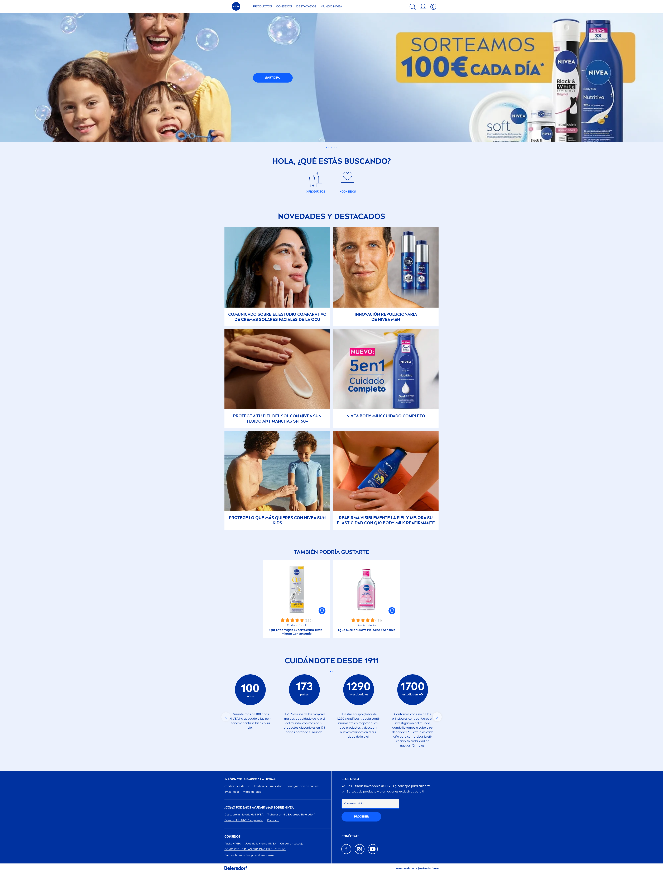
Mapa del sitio (252, 791)
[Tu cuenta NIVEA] (423, 7)
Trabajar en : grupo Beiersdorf (291, 814)
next (437, 716)
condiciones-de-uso (237, 786)
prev (225, 716)
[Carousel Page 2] (332, 671)
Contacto (273, 820)
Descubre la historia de (243, 814)
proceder (361, 816)
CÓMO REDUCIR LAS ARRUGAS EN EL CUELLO (255, 849)
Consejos (284, 6)
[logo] (236, 7)
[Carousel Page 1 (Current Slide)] (330, 671)
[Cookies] (433, 7)
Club (350, 779)
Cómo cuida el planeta (243, 820)
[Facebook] (346, 849)
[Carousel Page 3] (331, 147)
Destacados (306, 6)
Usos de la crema (260, 843)
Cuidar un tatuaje (291, 843)
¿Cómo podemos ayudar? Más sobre (259, 807)
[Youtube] (373, 849)
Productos (262, 6)
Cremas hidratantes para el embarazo (249, 855)
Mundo (331, 6)
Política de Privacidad (268, 786)
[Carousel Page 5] (336, 147)
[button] (322, 610)
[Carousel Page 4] (334, 147)
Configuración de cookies (303, 786)
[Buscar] (412, 7)
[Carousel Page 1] (326, 147)
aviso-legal (231, 791)
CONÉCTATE (350, 836)
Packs (232, 843)
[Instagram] (359, 849)
